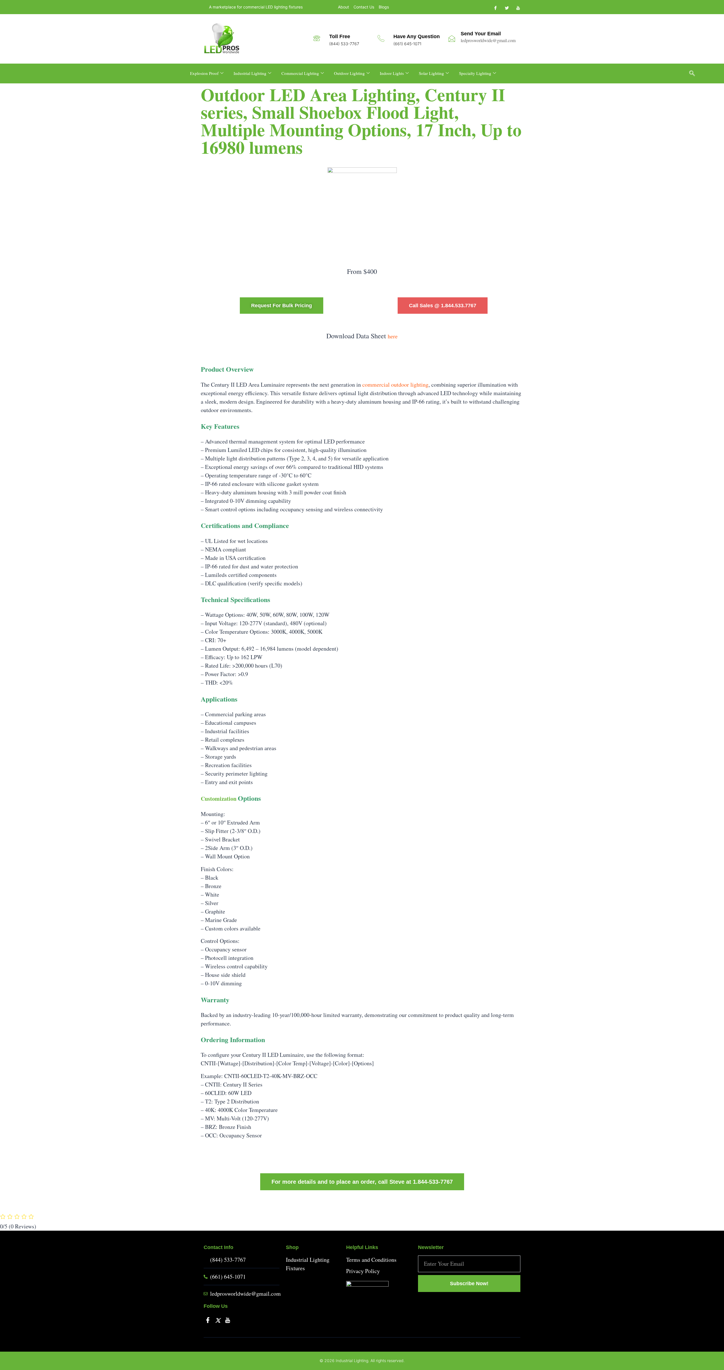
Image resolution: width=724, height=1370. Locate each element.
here (393, 336)
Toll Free (339, 36)
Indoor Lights (392, 73)
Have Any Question (416, 36)
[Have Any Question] (381, 38)
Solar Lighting (431, 73)
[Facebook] (495, 7)
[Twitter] (506, 7)
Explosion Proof (204, 73)
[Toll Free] (317, 38)
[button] (695, 73)
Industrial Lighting (250, 73)
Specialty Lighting (475, 73)
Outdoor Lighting (349, 73)
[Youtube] (517, 7)
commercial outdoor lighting (395, 384)
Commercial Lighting (300, 73)
